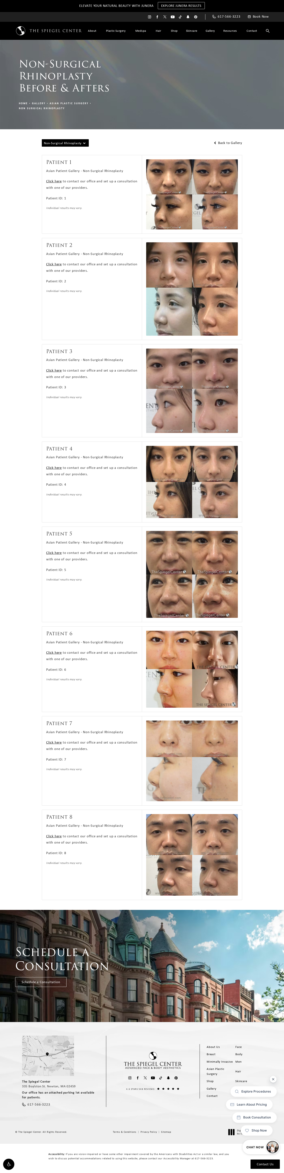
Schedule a (62, 959)
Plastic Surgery (116, 31)
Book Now (261, 16)
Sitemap (166, 1132)
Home (23, 103)
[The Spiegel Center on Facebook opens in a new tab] (157, 17)
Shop (174, 31)
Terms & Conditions (124, 1132)
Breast (211, 1054)
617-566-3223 (204, 1158)
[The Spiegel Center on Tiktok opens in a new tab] (180, 17)
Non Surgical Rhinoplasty (42, 108)
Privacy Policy (149, 1132)
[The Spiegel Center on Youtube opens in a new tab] (172, 17)
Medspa (140, 31)
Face (238, 1047)
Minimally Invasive (220, 1062)
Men (238, 1062)
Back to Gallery (229, 143)
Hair (158, 31)
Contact (252, 31)
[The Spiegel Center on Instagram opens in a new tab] (149, 17)
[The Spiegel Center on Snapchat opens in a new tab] (188, 17)
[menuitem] (149, 17)
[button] (8, 1164)
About (92, 31)
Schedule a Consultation (41, 982)
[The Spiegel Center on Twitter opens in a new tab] (165, 17)
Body (238, 1054)
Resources (230, 31)
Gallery (210, 31)
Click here (54, 181)
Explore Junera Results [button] (181, 5)
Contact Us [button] (265, 1164)
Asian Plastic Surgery (69, 103)
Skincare (191, 31)
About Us (213, 1047)
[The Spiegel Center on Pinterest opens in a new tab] (196, 17)
